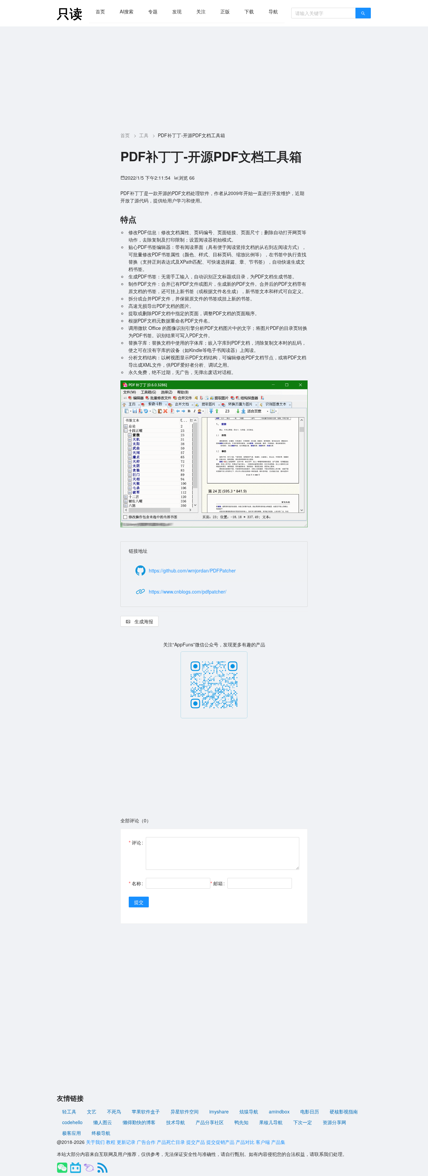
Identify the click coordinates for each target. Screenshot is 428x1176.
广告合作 (146, 1142)
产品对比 (245, 1142)
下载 (249, 11)
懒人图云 (102, 1122)
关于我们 (95, 1142)
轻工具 (69, 1111)
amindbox (279, 1111)
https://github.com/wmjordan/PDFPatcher (192, 570)
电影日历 (309, 1111)
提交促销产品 (220, 1142)
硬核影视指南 (344, 1111)
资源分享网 (334, 1122)
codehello (72, 1122)
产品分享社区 (210, 1122)
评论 (136, 842)
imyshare (219, 1111)
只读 (69, 13)
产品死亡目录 (171, 1142)
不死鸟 (114, 1111)
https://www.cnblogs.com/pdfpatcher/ (187, 591)
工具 (143, 135)
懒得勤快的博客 (139, 1122)
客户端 (263, 1142)
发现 (177, 11)
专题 (152, 11)
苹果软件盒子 (146, 1111)
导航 (273, 11)
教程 (110, 1142)
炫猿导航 (248, 1111)
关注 (201, 11)
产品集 (278, 1142)
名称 (136, 883)
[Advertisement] (214, 76)
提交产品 (195, 1142)
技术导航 (175, 1122)
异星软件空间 (185, 1111)
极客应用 (71, 1132)
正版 (225, 11)
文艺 (91, 1111)
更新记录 (126, 1142)
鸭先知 (241, 1122)
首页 (100, 11)
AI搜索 (126, 11)
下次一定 (302, 1122)
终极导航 (101, 1132)
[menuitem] (100, 11)
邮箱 (218, 883)
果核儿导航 (271, 1122)
